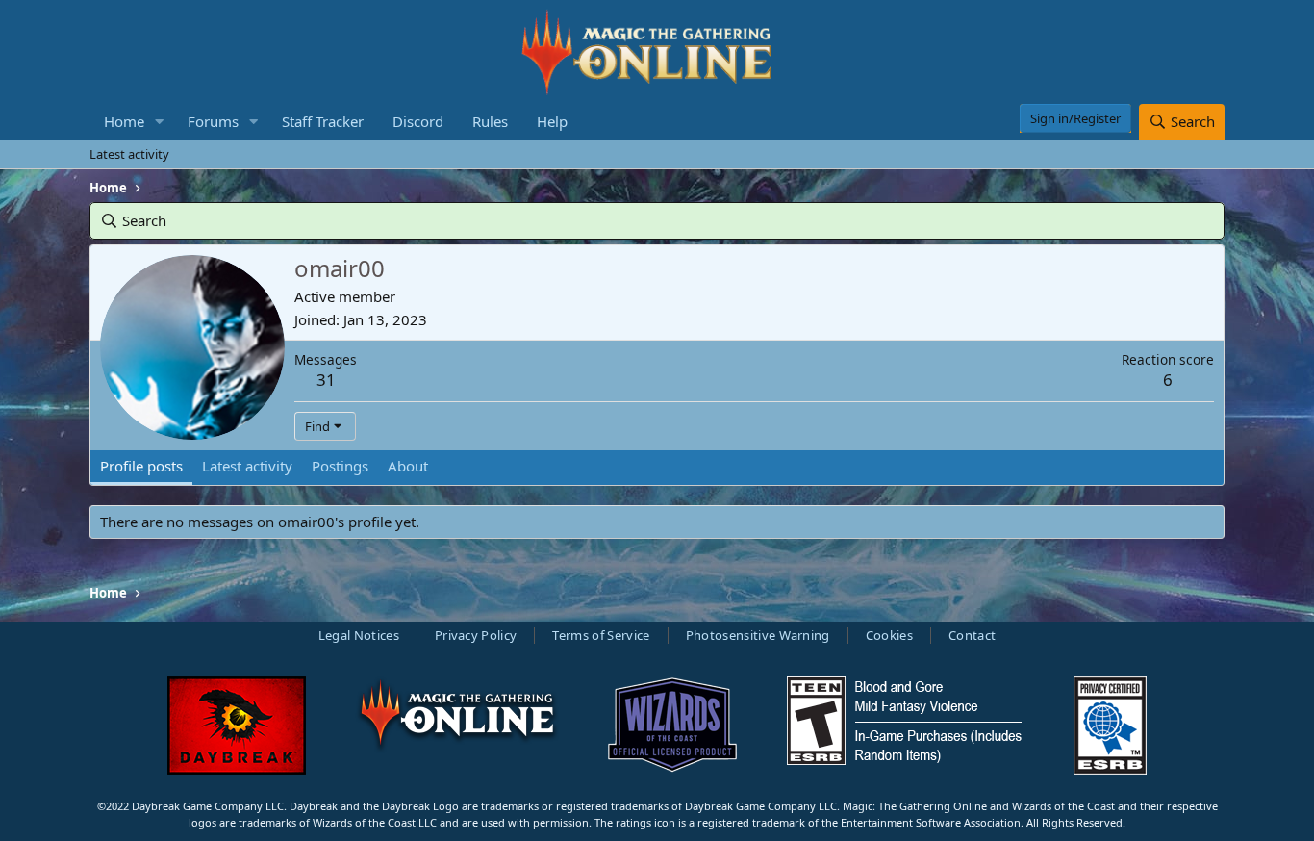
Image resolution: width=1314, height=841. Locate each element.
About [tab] (408, 465)
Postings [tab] (340, 465)
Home (124, 121)
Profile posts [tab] (141, 465)
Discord (417, 121)
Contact (972, 635)
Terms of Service (600, 635)
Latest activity (129, 154)
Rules (490, 121)
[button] (159, 122)
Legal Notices (358, 635)
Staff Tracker (323, 121)
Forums (213, 121)
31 (326, 380)
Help (552, 121)
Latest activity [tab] (247, 465)
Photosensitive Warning (758, 635)
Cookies (889, 635)
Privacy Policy (476, 635)
